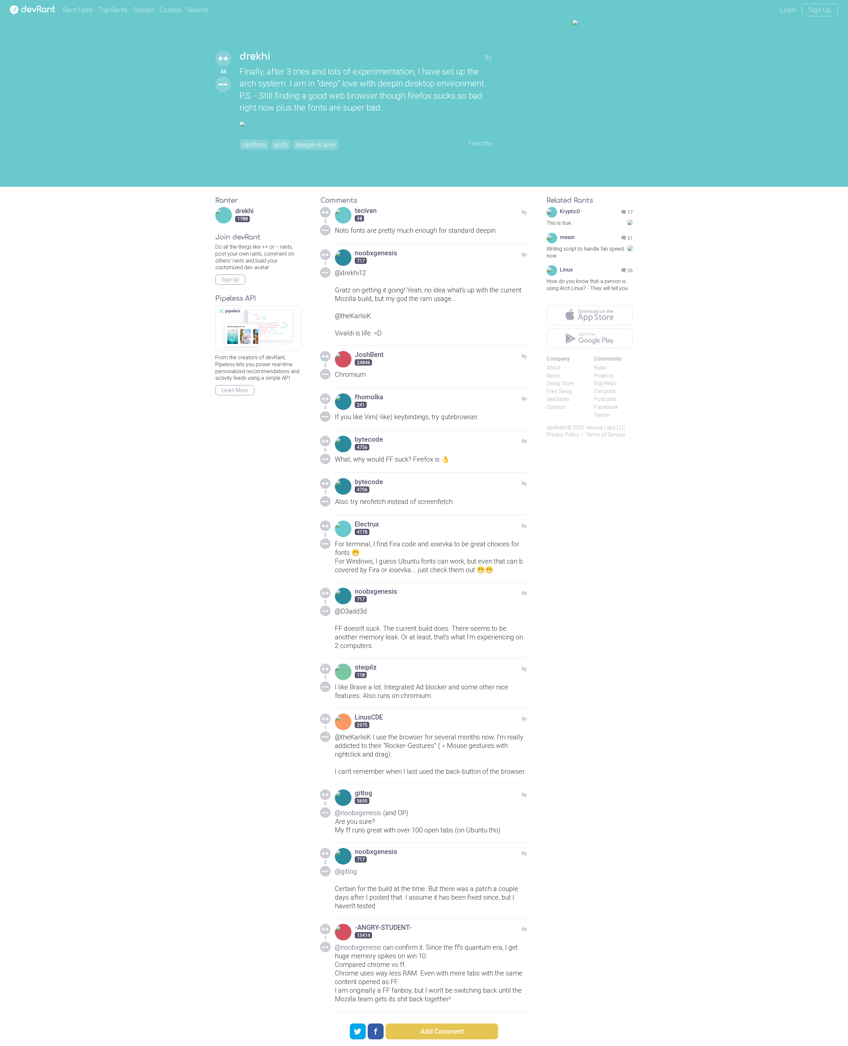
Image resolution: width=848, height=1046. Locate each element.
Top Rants (113, 10)
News (553, 376)
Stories (143, 10)
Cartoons (604, 391)
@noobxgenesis (358, 813)
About (553, 368)
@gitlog (346, 871)
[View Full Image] (365, 124)
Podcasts (605, 399)
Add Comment (442, 1031)
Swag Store (560, 383)
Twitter (602, 415)
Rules (600, 368)
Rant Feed (77, 10)
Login (788, 10)
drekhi (254, 56)
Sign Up (820, 10)
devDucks (558, 399)
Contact (556, 407)
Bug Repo (605, 383)
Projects (603, 376)
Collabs (171, 10)
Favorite (480, 143)
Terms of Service (605, 434)
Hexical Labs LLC (605, 427)
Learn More (235, 390)
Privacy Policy (563, 434)
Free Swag (559, 391)
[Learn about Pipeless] (258, 328)
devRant (556, 427)
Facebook (606, 407)
